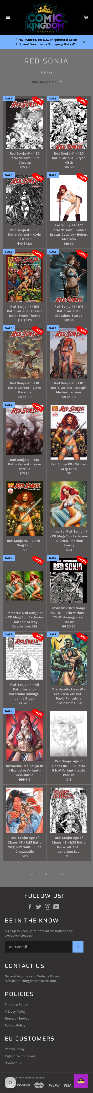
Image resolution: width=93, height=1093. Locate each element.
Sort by (46, 72)
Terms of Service (17, 1018)
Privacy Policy (15, 1012)
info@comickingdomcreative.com (30, 981)
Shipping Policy (16, 1004)
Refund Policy (15, 1025)
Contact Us (13, 1063)
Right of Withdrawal (20, 1056)
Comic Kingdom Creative (30, 1077)
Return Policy (15, 1049)
